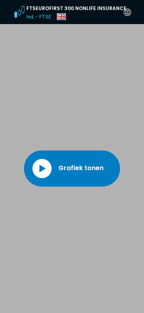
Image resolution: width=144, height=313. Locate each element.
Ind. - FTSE (38, 17)
